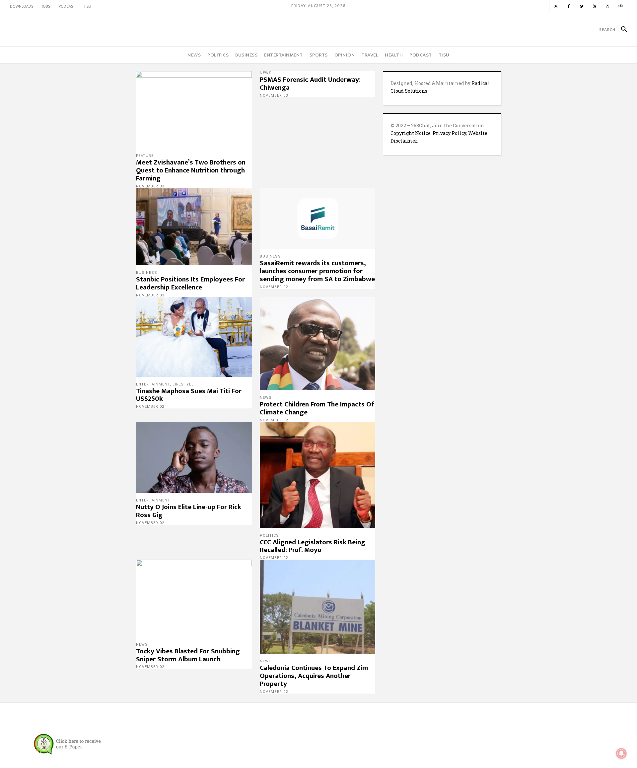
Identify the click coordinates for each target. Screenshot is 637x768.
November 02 (274, 287)
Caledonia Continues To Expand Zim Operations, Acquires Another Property (314, 676)
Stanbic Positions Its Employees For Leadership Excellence (190, 283)
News (266, 73)
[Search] (621, 30)
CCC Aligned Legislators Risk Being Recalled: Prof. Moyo (312, 546)
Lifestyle (183, 384)
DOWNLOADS (21, 6)
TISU (87, 6)
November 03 (150, 186)
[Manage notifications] (621, 753)
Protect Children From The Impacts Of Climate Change (317, 408)
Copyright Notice (410, 133)
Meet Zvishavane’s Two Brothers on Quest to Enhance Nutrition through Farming (191, 170)
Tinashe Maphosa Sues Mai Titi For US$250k (189, 395)
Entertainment (153, 384)
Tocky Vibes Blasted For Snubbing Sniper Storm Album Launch (188, 655)
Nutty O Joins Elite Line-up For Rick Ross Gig (188, 511)
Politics (269, 535)
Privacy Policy (449, 133)
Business (146, 273)
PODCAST (67, 6)
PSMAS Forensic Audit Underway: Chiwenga (310, 83)
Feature (145, 156)
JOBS (46, 6)
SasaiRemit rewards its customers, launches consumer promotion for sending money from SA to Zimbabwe (317, 271)
